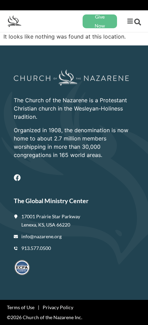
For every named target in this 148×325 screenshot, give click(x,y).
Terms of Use (20, 307)
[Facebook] (17, 177)
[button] (130, 21)
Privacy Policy (58, 307)
